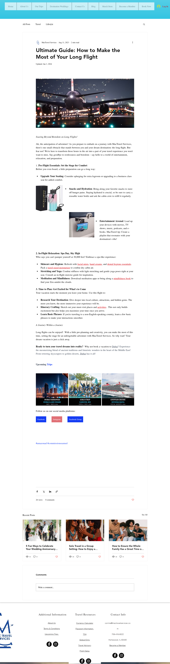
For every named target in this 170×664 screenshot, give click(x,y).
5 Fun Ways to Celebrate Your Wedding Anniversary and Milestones (40, 547)
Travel (38, 24)
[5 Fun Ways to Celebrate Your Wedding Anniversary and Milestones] (42, 530)
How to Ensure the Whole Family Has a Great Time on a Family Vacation (127, 547)
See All (144, 514)
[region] (52, 626)
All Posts (26, 24)
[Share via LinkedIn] (50, 491)
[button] (146, 6)
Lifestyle (49, 24)
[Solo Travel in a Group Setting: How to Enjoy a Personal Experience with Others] (85, 530)
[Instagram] (55, 644)
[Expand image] (65, 377)
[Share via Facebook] (37, 491)
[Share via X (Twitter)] (43, 491)
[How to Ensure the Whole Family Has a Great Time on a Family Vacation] (128, 530)
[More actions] (132, 42)
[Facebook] (49, 644)
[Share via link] (56, 491)
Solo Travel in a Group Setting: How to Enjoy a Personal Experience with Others (83, 547)
